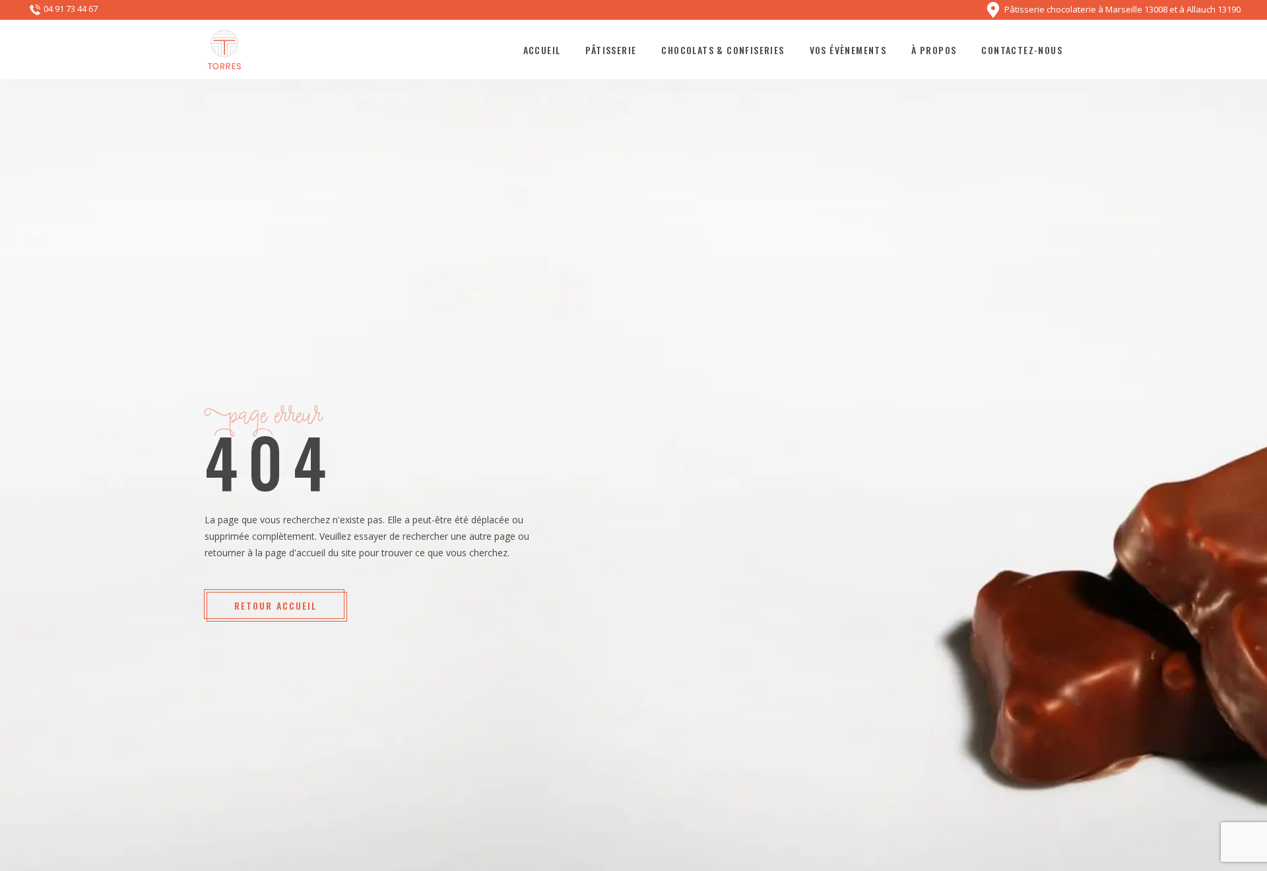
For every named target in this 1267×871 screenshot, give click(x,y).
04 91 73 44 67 (71, 9)
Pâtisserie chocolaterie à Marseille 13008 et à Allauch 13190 (1122, 9)
